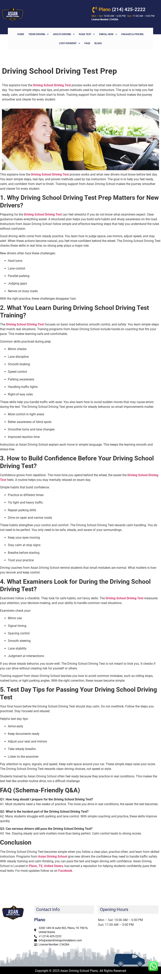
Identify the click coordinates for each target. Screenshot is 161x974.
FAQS (87, 43)
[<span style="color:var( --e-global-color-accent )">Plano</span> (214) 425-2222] (94, 10)
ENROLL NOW (106, 34)
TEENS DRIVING (36, 34)
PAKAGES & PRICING (132, 34)
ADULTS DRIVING (62, 34)
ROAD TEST (85, 34)
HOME (20, 34)
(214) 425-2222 (122, 9)
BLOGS (98, 43)
